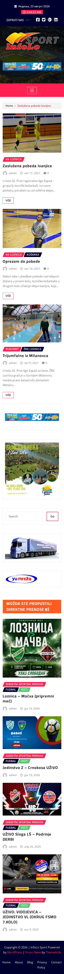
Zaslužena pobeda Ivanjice (34, 105)
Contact (56, 962)
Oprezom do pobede (21, 261)
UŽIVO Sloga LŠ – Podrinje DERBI (27, 836)
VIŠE (8, 200)
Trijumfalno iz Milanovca (25, 355)
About (19, 962)
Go (52, 516)
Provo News (33, 952)
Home (9, 105)
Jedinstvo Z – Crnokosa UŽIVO (30, 767)
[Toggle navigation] (32, 90)
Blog (30, 962)
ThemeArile (53, 952)
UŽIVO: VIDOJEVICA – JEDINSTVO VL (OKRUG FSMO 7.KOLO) (30, 917)
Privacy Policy (42, 964)
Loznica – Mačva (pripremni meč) (28, 698)
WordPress (14, 952)
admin (13, 173)
